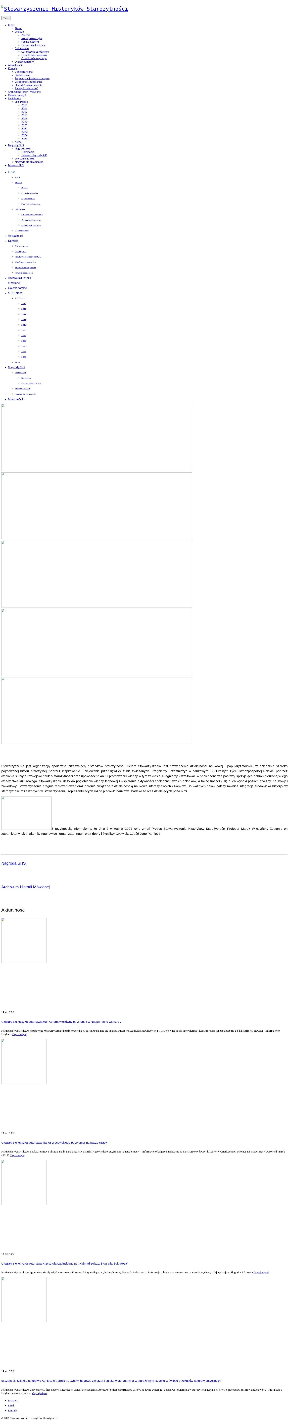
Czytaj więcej (19, 1034)
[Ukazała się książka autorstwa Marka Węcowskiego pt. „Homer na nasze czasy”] (144, 1085)
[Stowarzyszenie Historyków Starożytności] (144, 9)
